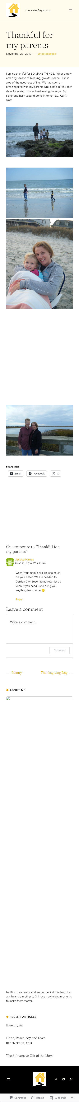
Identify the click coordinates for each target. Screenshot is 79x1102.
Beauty (17, 672)
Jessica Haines (24, 559)
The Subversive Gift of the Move (29, 1055)
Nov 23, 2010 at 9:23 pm (30, 563)
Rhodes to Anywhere (37, 10)
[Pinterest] (71, 1079)
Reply (19, 599)
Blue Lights (14, 1025)
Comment (59, 650)
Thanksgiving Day (54, 672)
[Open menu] (70, 10)
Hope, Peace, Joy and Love (25, 1038)
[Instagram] (56, 1079)
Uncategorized (47, 53)
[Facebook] (63, 1079)
